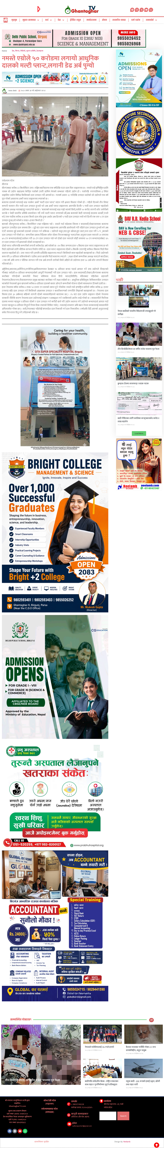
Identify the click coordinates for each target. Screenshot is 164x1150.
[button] (139, 433)
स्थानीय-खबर (119, 20)
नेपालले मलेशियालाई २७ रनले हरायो (99, 1047)
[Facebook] (9, 1131)
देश (59, 20)
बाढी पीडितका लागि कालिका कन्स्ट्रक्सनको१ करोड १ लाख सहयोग (138, 420)
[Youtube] (20, 1131)
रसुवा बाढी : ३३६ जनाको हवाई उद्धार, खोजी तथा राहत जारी (143, 1083)
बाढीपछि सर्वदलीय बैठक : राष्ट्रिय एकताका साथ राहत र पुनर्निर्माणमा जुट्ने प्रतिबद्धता (101, 1083)
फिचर (17, 51)
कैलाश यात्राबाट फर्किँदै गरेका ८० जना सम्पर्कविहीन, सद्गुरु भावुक (141, 1048)
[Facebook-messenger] (14, 1131)
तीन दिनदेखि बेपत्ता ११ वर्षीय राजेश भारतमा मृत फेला (138, 349)
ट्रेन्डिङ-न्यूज (75, 20)
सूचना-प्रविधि (31, 51)
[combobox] (107, 1116)
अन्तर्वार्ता (150, 20)
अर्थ (46, 20)
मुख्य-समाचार (29, 20)
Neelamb (126, 1141)
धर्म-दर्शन (135, 20)
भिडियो (22, 51)
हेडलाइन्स (39, 51)
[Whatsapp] (151, 10)
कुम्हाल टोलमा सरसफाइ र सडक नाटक (133, 383)
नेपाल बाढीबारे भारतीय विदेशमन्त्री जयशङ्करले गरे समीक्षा (137, 312)
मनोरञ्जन (91, 20)
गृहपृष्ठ (14, 20)
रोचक (104, 20)
